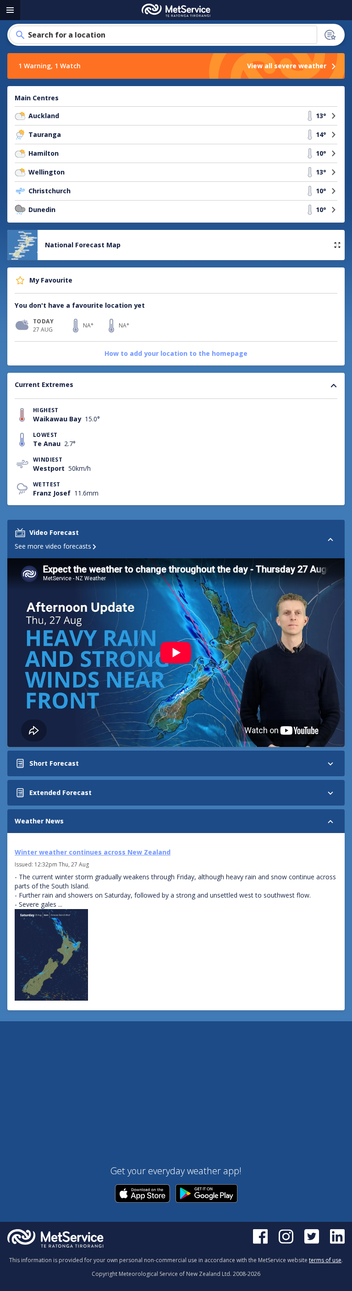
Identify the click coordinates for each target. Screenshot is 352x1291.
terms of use (325, 1260)
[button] (20, 115)
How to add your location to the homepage (176, 353)
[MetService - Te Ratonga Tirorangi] (176, 10)
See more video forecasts (53, 546)
